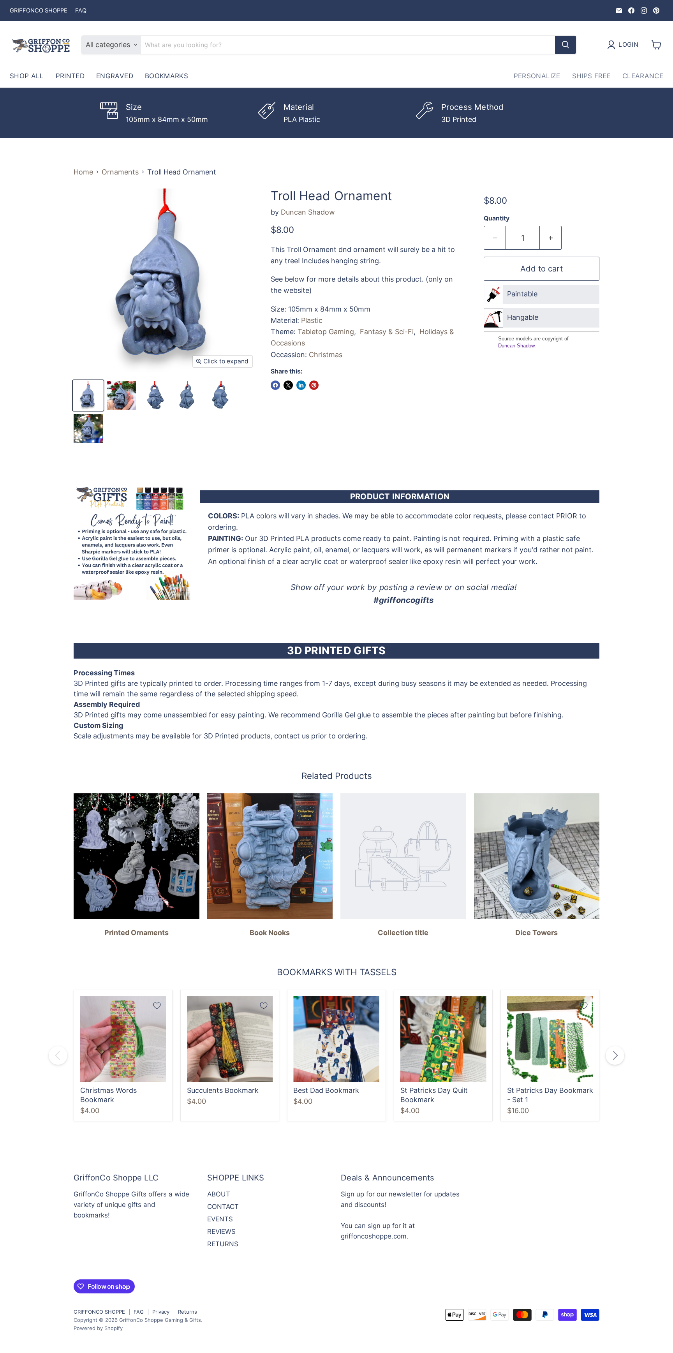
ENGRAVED (114, 76)
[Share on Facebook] (275, 385)
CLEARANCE (642, 76)
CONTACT (223, 1206)
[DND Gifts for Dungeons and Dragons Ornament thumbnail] (88, 395)
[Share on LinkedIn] (301, 385)
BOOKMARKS (166, 76)
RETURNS (222, 1244)
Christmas (325, 355)
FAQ (80, 10)
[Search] (565, 45)
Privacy (160, 1312)
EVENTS (220, 1219)
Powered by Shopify (98, 1328)
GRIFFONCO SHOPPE (38, 10)
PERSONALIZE (537, 76)
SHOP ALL (27, 76)
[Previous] (58, 1055)
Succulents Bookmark (223, 1090)
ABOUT (218, 1194)
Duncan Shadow (308, 212)
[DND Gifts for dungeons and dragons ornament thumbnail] (154, 395)
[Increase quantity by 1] (551, 238)
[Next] (615, 1055)
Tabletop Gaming (326, 332)
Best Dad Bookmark (326, 1090)
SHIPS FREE (591, 76)
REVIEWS (221, 1231)
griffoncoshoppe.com (374, 1236)
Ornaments (120, 172)
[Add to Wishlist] (157, 1005)
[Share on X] (288, 385)
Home (83, 172)
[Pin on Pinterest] (314, 385)
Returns (187, 1312)
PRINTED (70, 76)
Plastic (311, 320)
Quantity (496, 218)
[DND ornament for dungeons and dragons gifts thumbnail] (121, 395)
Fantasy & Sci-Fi (387, 332)
